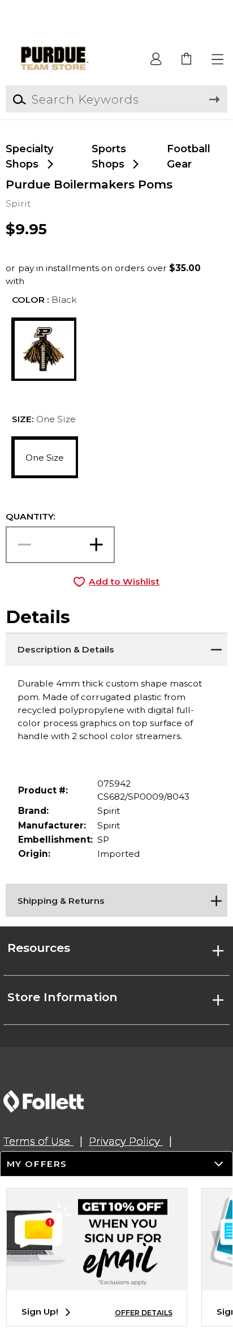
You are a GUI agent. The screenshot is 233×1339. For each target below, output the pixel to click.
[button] (218, 59)
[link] (187, 59)
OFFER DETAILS (143, 1312)
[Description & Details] (116, 646)
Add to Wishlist (124, 581)
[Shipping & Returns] (116, 898)
